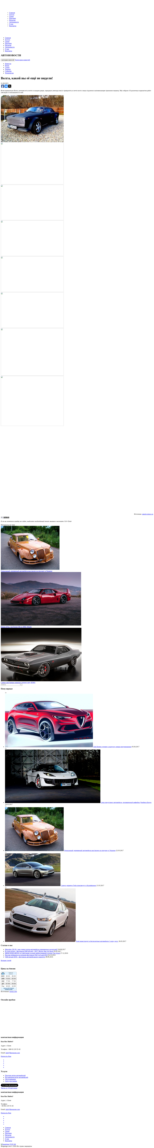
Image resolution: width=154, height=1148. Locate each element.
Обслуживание (10, 1079)
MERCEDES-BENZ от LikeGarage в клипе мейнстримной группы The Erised (32, 953)
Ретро (7, 65)
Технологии (9, 73)
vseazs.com (13, 991)
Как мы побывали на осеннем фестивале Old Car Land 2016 (26, 955)
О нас (11, 24)
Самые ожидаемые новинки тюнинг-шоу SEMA (18, 682)
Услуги (11, 14)
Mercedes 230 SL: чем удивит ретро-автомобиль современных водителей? (31, 949)
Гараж (11, 16)
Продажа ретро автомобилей (15, 1075)
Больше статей (6, 960)
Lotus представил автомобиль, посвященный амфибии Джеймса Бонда (126, 802)
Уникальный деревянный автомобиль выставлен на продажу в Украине (26, 571)
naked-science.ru (147, 514)
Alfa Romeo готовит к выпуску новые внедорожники (112, 747)
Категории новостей (22, 60)
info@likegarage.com (13, 1053)
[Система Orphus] (5, 518)
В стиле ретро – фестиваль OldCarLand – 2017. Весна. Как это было (29, 951)
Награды (12, 20)
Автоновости (14, 22)
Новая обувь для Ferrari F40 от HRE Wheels (16, 627)
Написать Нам (6, 1056)
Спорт (7, 67)
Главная (12, 13)
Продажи (12, 18)
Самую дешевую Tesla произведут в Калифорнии (78, 885)
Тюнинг (8, 69)
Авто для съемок (11, 1081)
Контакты (12, 26)
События (8, 71)
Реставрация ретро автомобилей (16, 1077)
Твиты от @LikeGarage (9, 1088)
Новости (8, 64)
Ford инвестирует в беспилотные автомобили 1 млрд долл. (97, 941)
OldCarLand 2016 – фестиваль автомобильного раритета (25, 957)
